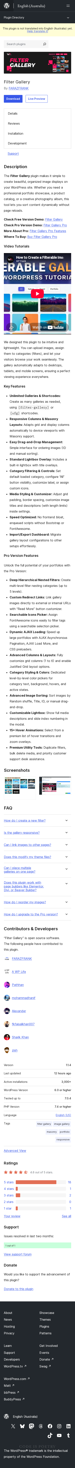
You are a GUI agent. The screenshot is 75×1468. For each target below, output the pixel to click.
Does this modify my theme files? (27, 857)
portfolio (65, 1131)
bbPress (11, 1392)
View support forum (18, 1254)
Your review (12, 1216)
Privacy (9, 1333)
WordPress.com (17, 1379)
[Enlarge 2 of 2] (66, 782)
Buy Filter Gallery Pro (42, 237)
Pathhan (18, 985)
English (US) (63, 1115)
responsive (63, 1139)
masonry (52, 1131)
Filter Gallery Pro (55, 225)
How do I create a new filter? (25, 820)
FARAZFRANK (19, 88)
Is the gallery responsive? (22, 833)
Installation (15, 133)
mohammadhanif (23, 998)
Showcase (46, 1313)
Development (17, 143)
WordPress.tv (15, 1366)
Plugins (44, 1326)
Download (13, 98)
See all (66, 1216)
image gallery (62, 1123)
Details (13, 113)
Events (44, 1353)
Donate (46, 1359)
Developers (12, 1359)
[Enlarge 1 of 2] (31, 782)
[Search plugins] (44, 44)
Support (13, 153)
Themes (45, 1319)
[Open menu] (69, 6)
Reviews (14, 123)
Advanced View (15, 1151)
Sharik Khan (20, 1037)
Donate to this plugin (18, 1289)
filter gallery (44, 1123)
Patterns (45, 1333)
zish (15, 1050)
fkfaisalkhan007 (23, 1024)
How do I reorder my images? (25, 902)
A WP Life (19, 972)
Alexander (19, 1011)
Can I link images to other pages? (27, 845)
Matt (9, 1385)
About (8, 1313)
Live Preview (36, 98)
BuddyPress (14, 1399)
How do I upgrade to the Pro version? (31, 914)
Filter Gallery (54, 219)
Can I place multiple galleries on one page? (19, 869)
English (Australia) (25, 1417)
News (8, 1319)
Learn (8, 1346)
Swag (45, 1366)
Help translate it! (37, 31)
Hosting (9, 1326)
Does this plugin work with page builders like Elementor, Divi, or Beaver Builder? (24, 886)
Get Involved (48, 1346)
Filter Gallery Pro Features (48, 231)
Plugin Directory (14, 17)
